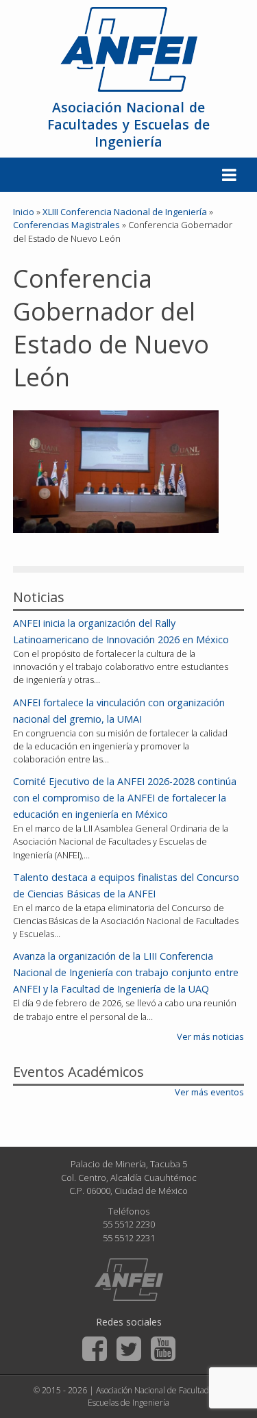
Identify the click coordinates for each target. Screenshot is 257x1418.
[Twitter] (129, 1348)
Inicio (23, 212)
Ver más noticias (210, 1036)
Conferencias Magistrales (66, 225)
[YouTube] (163, 1348)
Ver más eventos (209, 1092)
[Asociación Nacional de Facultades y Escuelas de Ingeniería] (129, 1279)
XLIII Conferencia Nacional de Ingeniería (124, 212)
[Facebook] (94, 1348)
